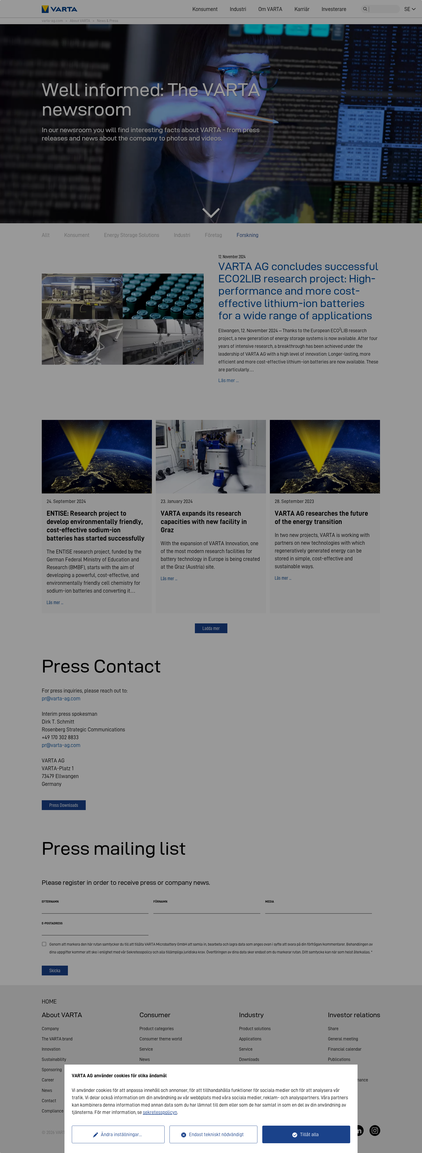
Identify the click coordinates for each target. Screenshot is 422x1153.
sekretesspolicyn (160, 1112)
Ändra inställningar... (121, 1134)
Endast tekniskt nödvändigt (216, 1134)
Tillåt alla (309, 1134)
